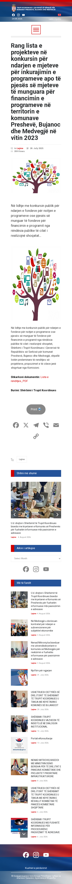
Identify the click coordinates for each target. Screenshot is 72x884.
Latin (51, 19)
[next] (57, 514)
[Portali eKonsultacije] (19, 745)
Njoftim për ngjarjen (41, 670)
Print (34, 409)
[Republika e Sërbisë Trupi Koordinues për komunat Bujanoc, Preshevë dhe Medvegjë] (36, 8)
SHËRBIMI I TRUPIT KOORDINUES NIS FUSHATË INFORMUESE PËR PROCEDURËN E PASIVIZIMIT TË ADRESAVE (45, 826)
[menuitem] (59, 15)
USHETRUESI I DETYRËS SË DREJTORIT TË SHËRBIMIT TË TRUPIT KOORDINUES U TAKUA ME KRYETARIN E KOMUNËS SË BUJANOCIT (45, 698)
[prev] (14, 514)
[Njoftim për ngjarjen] (19, 677)
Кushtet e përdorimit (36, 868)
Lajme (20, 148)
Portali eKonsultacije (41, 738)
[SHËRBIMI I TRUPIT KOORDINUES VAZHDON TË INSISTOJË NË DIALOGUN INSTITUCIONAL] (19, 723)
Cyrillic (58, 19)
